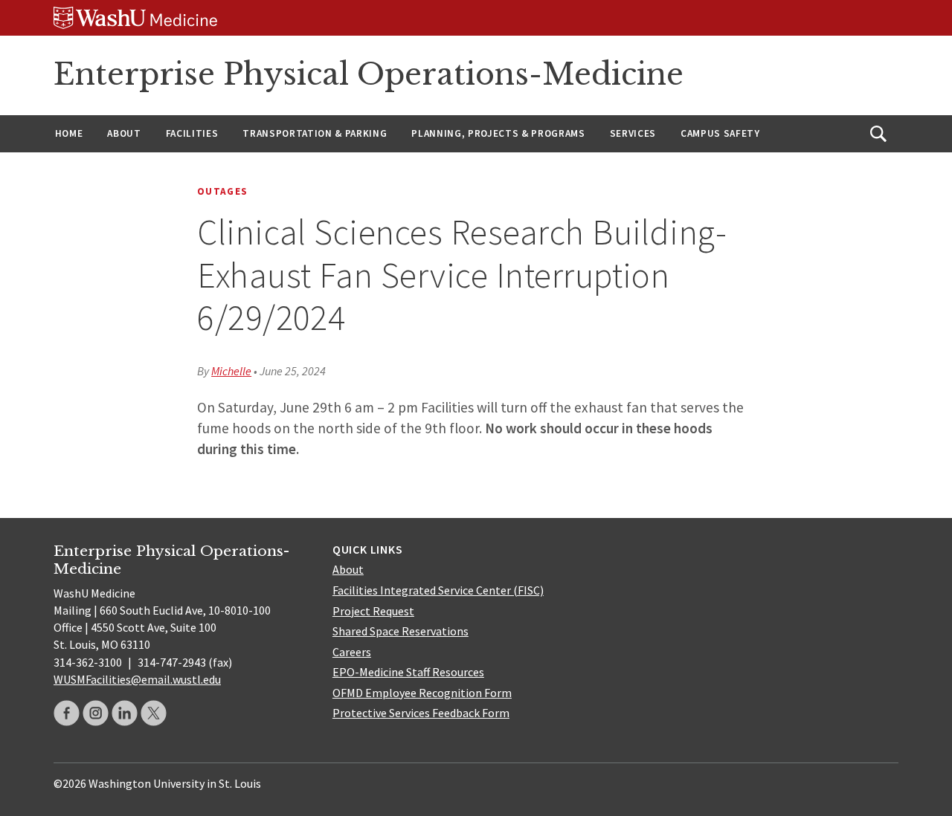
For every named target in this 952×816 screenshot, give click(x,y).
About (124, 133)
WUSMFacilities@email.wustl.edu (137, 679)
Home (69, 133)
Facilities (192, 133)
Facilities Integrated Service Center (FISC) (438, 590)
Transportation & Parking (314, 133)
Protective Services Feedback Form (420, 712)
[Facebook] (67, 713)
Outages (222, 191)
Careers (351, 651)
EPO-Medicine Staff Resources (408, 671)
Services (633, 133)
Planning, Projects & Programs (498, 133)
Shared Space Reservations (400, 631)
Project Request (373, 610)
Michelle (231, 370)
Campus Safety (720, 133)
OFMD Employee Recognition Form (422, 692)
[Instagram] (96, 713)
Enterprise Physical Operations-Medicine (369, 74)
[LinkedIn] (125, 713)
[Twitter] (154, 713)
